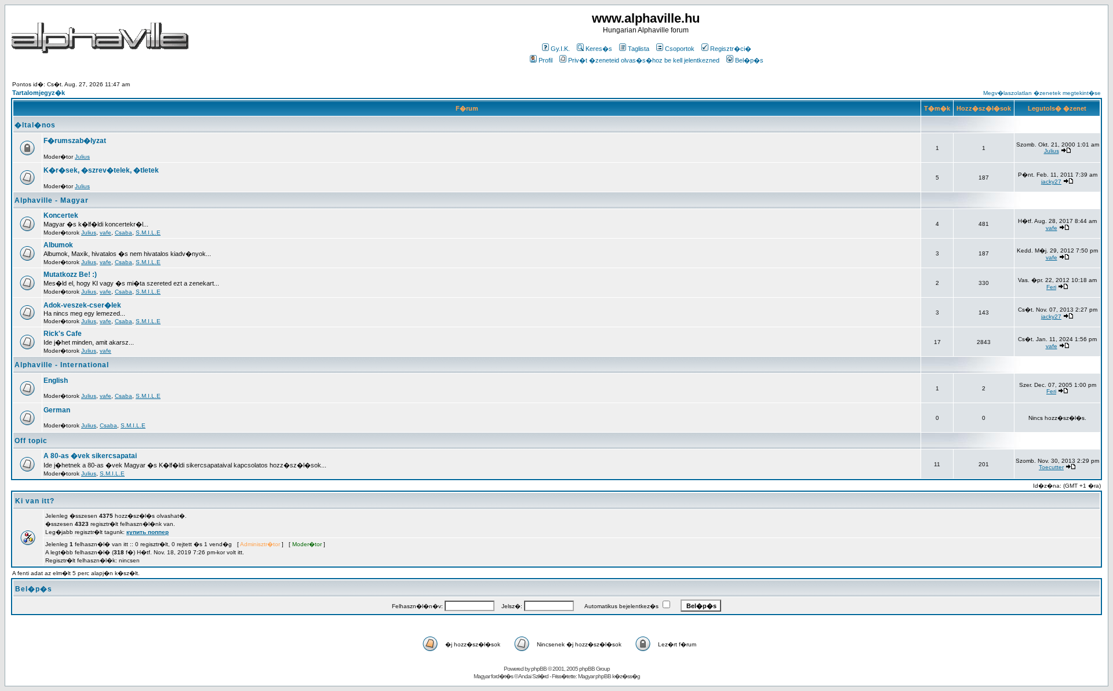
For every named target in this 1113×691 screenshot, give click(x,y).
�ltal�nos (35, 125)
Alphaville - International (61, 365)
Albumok (58, 245)
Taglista (638, 48)
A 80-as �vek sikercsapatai (90, 456)
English (55, 380)
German (56, 410)
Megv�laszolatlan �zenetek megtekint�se (1042, 93)
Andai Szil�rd (533, 676)
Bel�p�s (749, 60)
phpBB (539, 669)
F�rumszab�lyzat (74, 141)
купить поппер (147, 532)
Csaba (123, 232)
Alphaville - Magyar (51, 200)
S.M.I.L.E (148, 232)
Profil (545, 60)
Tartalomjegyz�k (38, 92)
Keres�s (598, 48)
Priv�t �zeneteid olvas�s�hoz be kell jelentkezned (643, 60)
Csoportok (679, 48)
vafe (105, 232)
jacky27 (1051, 181)
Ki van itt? (34, 501)
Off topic (31, 441)
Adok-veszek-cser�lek (82, 305)
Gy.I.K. (560, 48)
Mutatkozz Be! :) (70, 274)
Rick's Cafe (62, 334)
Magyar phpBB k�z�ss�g (609, 676)
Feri (1051, 287)
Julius (82, 156)
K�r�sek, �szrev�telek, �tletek (101, 170)
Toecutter (1051, 467)
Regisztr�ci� (730, 48)
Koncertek (60, 215)
